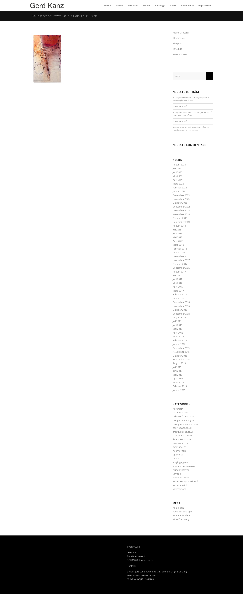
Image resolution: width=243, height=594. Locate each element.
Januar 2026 (179, 191)
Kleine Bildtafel (181, 32)
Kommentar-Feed (182, 515)
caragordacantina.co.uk (185, 424)
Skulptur (177, 43)
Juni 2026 (177, 172)
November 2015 (181, 351)
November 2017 (181, 260)
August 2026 (179, 164)
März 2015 (178, 382)
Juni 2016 (177, 325)
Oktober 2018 (180, 218)
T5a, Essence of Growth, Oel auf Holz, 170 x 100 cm (63, 16)
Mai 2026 (177, 176)
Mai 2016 (177, 328)
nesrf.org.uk (179, 450)
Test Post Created (180, 106)
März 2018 (178, 244)
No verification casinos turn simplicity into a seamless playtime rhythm (191, 99)
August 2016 (179, 317)
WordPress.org (181, 519)
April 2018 (178, 241)
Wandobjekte (180, 54)
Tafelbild (177, 48)
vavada (177, 473)
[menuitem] (107, 5)
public (176, 458)
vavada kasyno (181, 477)
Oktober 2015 (180, 355)
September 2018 (181, 222)
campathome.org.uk (183, 420)
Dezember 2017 (181, 256)
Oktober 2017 (180, 264)
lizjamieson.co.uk (182, 439)
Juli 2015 (177, 367)
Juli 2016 (177, 321)
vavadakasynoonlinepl (185, 481)
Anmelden (178, 507)
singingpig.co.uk (181, 462)
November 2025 (181, 199)
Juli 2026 (177, 168)
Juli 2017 (177, 275)
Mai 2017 (177, 283)
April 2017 (178, 286)
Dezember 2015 (181, 348)
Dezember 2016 (181, 302)
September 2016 (181, 313)
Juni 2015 (177, 370)
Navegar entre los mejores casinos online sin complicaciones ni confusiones (191, 128)
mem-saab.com (181, 443)
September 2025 (181, 206)
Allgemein (178, 408)
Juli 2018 (177, 229)
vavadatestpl (180, 485)
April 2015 (178, 378)
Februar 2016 (180, 340)
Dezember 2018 (181, 210)
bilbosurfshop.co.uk (183, 416)
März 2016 (178, 336)
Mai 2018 (177, 237)
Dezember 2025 (181, 195)
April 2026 (178, 179)
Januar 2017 (179, 298)
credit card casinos (183, 435)
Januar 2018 (179, 252)
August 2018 (179, 225)
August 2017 (179, 271)
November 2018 (181, 214)
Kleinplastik (179, 38)
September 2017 (181, 267)
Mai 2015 (177, 374)
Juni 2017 (177, 279)
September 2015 (181, 359)
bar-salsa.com (180, 412)
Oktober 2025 (180, 202)
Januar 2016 (179, 344)
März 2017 (178, 290)
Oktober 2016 (180, 309)
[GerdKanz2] (47, 5)
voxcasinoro (179, 489)
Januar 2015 (179, 390)
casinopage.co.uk (182, 427)
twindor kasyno (181, 469)
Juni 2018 (177, 233)
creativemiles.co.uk (183, 431)
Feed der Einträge (182, 511)
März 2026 (178, 183)
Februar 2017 (180, 294)
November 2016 (181, 306)
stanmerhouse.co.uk (184, 466)
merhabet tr (179, 446)
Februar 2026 (180, 187)
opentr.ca (178, 454)
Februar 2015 (180, 386)
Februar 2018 (180, 248)
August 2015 (179, 363)
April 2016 (178, 332)
